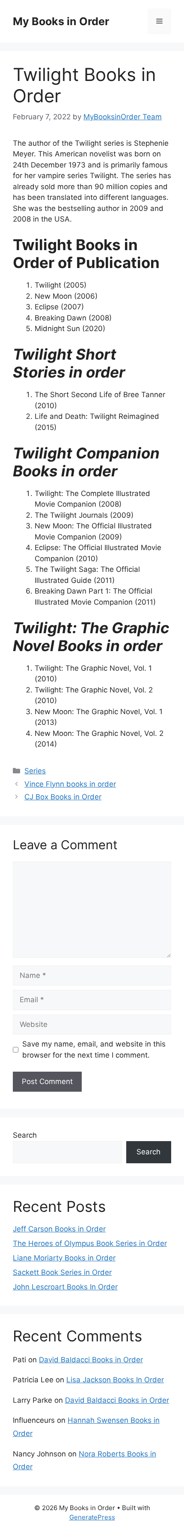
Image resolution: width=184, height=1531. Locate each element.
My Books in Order (61, 21)
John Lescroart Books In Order (65, 1287)
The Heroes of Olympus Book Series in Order (90, 1243)
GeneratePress (92, 1517)
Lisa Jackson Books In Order (115, 1379)
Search (25, 1135)
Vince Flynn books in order (70, 784)
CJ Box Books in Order (62, 797)
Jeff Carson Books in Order (59, 1229)
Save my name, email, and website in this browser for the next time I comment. (94, 1049)
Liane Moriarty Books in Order (64, 1258)
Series (35, 771)
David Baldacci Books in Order (91, 1359)
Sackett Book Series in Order (62, 1272)
